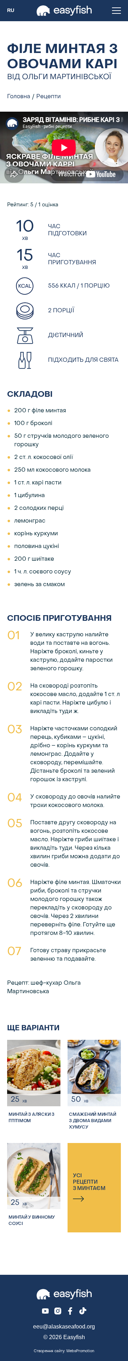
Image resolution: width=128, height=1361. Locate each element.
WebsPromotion (80, 1351)
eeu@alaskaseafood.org (64, 1327)
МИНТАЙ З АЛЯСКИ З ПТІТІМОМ (31, 1118)
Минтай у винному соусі (32, 1220)
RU (10, 10)
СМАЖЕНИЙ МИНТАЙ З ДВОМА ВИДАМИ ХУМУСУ (92, 1121)
